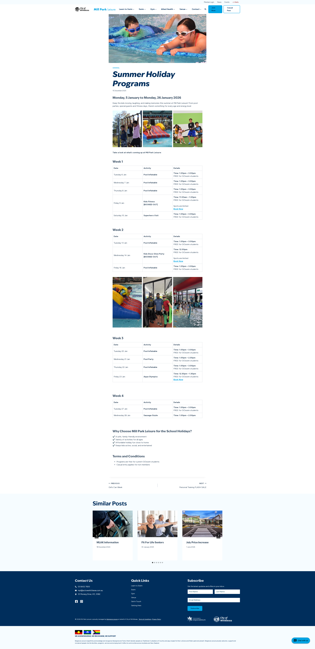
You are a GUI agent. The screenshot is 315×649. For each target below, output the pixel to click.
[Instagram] (82, 601)
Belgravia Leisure (112, 619)
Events (227, 2)
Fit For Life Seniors (153, 542)
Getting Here (136, 605)
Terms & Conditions (145, 619)
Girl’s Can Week (115, 485)
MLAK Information (108, 542)
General (116, 68)
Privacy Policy (156, 619)
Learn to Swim (136, 586)
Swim (133, 590)
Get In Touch (136, 601)
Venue (133, 598)
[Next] (218, 535)
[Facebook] (77, 601)
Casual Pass (230, 9)
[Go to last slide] (97, 535)
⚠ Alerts (235, 2)
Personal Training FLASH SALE (192, 485)
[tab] (152, 562)
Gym (133, 594)
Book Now (178, 261)
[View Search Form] (205, 9)
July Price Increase (197, 542)
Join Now (213, 9)
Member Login (209, 2)
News (219, 2)
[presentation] (113, 524)
